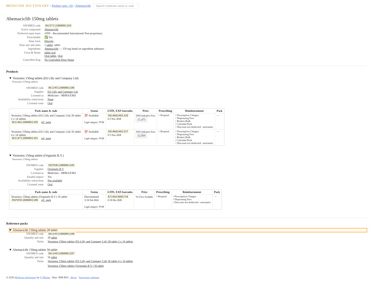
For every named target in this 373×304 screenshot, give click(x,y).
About (73, 277)
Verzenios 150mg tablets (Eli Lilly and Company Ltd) (45, 78)
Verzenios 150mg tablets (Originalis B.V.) (38, 155)
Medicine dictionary (27, 5)
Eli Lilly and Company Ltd (63, 91)
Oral (60, 55)
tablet (50, 45)
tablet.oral (50, 52)
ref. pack (46, 122)
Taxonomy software (89, 277)
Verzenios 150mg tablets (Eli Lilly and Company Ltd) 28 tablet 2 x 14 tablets (90, 241)
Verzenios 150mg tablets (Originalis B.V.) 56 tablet (76, 265)
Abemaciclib (83, 5)
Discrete (48, 41)
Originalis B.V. (56, 169)
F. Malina (45, 277)
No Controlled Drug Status (59, 59)
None (50, 99)
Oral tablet (50, 55)
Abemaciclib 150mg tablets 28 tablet (35, 230)
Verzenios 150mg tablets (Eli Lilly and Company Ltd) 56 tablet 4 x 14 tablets (90, 261)
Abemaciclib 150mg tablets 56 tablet (35, 249)
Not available (55, 180)
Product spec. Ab (62, 5)
